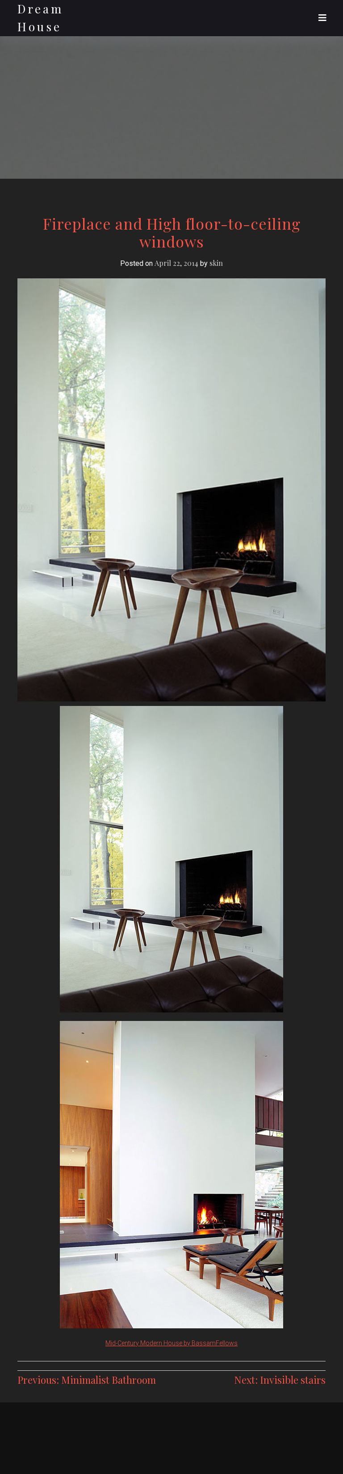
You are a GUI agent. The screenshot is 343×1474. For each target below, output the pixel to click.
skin (216, 263)
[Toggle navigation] (322, 18)
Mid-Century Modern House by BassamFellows (171, 1343)
